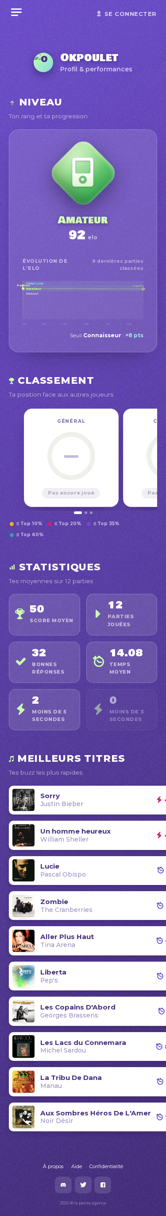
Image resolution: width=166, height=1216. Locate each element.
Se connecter (130, 13)
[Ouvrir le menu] (16, 12)
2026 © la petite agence (83, 1202)
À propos (53, 1166)
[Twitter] (83, 1185)
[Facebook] (102, 1185)
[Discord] (63, 1185)
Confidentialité (106, 1166)
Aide (76, 1166)
